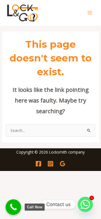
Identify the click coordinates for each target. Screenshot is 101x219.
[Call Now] (13, 207)
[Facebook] (38, 164)
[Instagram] (50, 164)
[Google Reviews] (62, 164)
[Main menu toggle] (90, 13)
